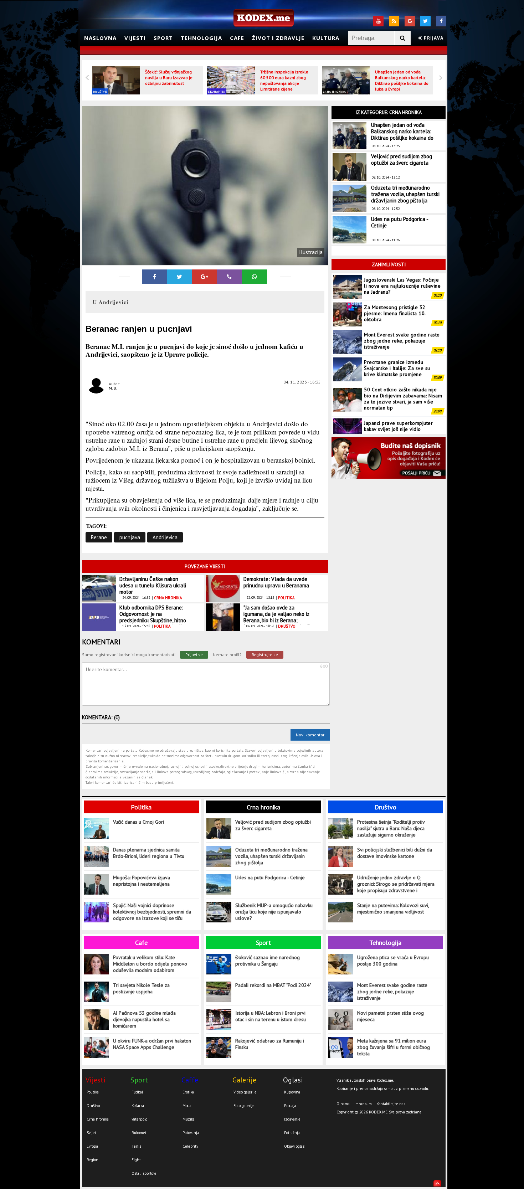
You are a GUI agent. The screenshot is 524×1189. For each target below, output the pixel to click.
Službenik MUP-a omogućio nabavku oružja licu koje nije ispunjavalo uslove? (274, 911)
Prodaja (290, 1105)
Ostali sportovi (144, 1173)
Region (92, 1159)
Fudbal (137, 1092)
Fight (136, 1159)
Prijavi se (194, 654)
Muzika (189, 1119)
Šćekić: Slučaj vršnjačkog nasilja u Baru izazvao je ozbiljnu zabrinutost (168, 77)
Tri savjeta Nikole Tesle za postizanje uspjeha (141, 988)
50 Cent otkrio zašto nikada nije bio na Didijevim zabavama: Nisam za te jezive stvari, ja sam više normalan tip (403, 398)
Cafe (237, 37)
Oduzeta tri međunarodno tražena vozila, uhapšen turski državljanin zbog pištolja (405, 194)
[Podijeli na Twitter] (179, 276)
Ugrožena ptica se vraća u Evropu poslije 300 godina (393, 960)
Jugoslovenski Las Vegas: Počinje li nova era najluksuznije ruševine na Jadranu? (402, 286)
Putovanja (191, 1132)
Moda (187, 1105)
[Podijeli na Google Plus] (204, 276)
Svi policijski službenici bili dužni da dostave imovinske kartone (394, 852)
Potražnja (292, 1132)
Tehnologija (201, 37)
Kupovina (292, 1092)
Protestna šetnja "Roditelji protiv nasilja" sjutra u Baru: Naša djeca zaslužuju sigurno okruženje (391, 828)
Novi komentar (310, 734)
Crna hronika (334, 91)
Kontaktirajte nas (390, 1103)
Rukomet (139, 1132)
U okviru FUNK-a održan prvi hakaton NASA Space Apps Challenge (152, 1044)
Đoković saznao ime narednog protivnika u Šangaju (267, 960)
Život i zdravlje (278, 37)
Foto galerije (244, 1105)
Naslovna (100, 37)
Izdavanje (292, 1119)
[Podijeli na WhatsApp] (254, 276)
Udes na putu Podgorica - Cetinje (399, 222)
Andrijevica (165, 537)
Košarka (138, 1105)
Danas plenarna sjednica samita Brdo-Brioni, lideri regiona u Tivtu (148, 852)
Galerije (244, 1080)
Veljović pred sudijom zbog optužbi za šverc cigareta (401, 159)
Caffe (189, 1080)
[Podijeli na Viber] (229, 276)
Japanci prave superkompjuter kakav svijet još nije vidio (398, 426)
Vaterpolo (139, 1119)
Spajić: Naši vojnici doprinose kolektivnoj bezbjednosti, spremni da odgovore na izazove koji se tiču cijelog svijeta (152, 912)
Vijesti (135, 37)
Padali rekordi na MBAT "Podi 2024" (273, 985)
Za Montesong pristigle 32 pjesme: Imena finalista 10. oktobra (395, 313)
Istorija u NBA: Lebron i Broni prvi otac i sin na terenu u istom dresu (270, 1016)
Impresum (363, 1103)
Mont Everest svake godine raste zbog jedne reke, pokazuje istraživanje (402, 340)
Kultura (325, 37)
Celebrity (190, 1146)
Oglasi (293, 1080)
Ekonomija (216, 91)
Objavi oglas (294, 1146)
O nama (343, 1103)
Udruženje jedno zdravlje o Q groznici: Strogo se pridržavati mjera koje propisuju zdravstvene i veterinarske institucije (396, 884)
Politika (141, 807)
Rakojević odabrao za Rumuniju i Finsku (269, 1044)
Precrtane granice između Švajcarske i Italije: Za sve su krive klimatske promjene (397, 368)
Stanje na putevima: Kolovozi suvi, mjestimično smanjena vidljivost (393, 908)
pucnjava (129, 537)
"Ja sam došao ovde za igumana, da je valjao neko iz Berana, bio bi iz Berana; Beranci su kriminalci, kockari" (276, 617)
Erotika (188, 1092)
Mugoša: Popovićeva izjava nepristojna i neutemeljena (141, 880)
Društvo (100, 91)
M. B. (113, 388)
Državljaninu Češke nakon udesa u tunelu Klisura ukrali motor (152, 585)
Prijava (432, 38)
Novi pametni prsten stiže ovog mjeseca (390, 1016)
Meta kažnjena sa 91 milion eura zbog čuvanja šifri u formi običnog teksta (393, 1047)
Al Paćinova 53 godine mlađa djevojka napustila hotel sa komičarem (144, 1019)
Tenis (136, 1146)
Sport (163, 37)
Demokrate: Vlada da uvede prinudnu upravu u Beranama (276, 582)
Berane (99, 537)
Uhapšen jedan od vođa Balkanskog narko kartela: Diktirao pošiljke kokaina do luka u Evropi (401, 80)
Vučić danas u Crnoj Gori (138, 822)
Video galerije (245, 1092)
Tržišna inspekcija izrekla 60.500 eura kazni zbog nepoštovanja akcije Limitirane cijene (284, 80)
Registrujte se (265, 654)
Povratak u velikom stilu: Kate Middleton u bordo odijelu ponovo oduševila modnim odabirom (150, 963)
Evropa (92, 1146)
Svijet (91, 1132)
